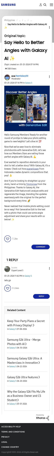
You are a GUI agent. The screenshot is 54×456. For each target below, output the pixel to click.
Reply (41, 296)
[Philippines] (8, 4)
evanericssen (32, 169)
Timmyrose (31, 184)
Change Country (10, 447)
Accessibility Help (11, 427)
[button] (45, 76)
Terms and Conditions (13, 432)
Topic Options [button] (45, 27)
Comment (40, 247)
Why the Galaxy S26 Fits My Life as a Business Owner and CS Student (26, 396)
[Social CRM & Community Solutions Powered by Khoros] (42, 417)
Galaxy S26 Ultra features (22, 377)
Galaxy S (28, 83)
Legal (4, 442)
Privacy (5, 437)
